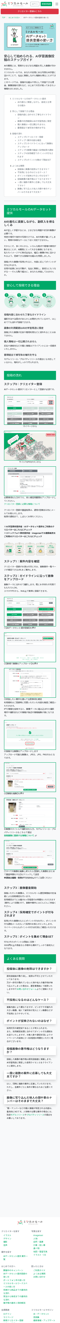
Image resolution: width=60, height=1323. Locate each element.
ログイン (7, 1314)
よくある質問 (18, 166)
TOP (3, 18)
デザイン (7, 1239)
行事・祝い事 (39, 1245)
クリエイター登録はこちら (30, 11)
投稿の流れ (17, 134)
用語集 (36, 1317)
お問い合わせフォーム (27, 989)
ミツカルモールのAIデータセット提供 (29, 99)
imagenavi (38, 1235)
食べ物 (36, 1248)
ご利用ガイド (39, 1270)
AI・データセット (41, 1314)
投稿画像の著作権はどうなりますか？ (35, 179)
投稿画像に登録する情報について (19, 835)
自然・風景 (38, 1242)
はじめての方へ (14, 18)
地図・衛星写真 (40, 1252)
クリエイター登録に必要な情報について (22, 504)
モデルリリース (17, 1115)
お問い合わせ (39, 1277)
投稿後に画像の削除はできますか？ (34, 169)
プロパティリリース (35, 1115)
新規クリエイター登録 (13, 1320)
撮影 (5, 1242)
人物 (35, 1239)
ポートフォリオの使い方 (14, 1280)
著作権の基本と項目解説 (14, 1303)
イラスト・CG (39, 1255)
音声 (5, 1245)
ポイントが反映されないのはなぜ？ (34, 176)
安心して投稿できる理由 (23, 111)
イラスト (7, 1235)
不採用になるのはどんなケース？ (32, 172)
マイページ (8, 1317)
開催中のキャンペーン (13, 1270)
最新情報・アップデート (44, 1320)
